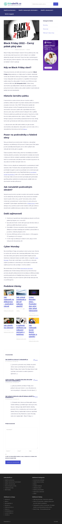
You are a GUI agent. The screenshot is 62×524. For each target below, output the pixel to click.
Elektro (35, 484)
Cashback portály (9, 487)
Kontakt (56, 521)
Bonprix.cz (7, 505)
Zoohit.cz (7, 514)
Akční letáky (8, 489)
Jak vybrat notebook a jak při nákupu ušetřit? (21, 301)
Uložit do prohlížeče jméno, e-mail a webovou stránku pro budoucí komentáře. (21, 457)
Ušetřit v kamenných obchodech (28, 10)
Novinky (45, 25)
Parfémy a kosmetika (38, 489)
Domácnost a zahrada (38, 480)
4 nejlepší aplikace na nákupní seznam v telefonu (21, 329)
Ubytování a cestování (38, 491)
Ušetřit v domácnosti (47, 10)
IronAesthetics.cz (9, 511)
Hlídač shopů (31, 203)
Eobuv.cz (7, 509)
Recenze (45, 29)
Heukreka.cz (11, 174)
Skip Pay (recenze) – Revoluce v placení (43, 499)
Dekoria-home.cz (9, 507)
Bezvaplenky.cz (9, 503)
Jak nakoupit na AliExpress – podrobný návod (9, 301)
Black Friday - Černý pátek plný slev (41, 509)
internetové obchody (26, 268)
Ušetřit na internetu (10, 10)
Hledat (55, 3)
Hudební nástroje (37, 485)
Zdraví (34, 493)
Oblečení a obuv (37, 487)
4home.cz (7, 499)
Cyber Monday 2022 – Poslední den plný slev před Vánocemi (33, 304)
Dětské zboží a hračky (38, 482)
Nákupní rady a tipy (20, 49)
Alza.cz (25, 129)
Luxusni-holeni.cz (9, 513)
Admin (28, 49)
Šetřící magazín (9, 14)
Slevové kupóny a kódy (10, 485)
